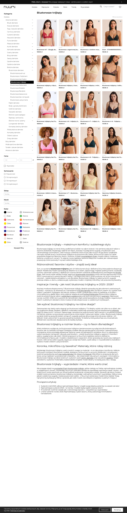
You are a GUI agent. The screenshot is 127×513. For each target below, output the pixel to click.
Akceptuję (117, 510)
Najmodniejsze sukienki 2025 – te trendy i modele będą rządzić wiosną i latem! (72, 388)
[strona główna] (13, 7)
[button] (62, 2)
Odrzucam (105, 510)
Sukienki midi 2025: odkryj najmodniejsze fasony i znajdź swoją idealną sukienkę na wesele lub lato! (80, 386)
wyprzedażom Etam (89, 256)
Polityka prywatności (17, 511)
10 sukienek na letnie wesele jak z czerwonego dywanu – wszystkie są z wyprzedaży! (74, 390)
